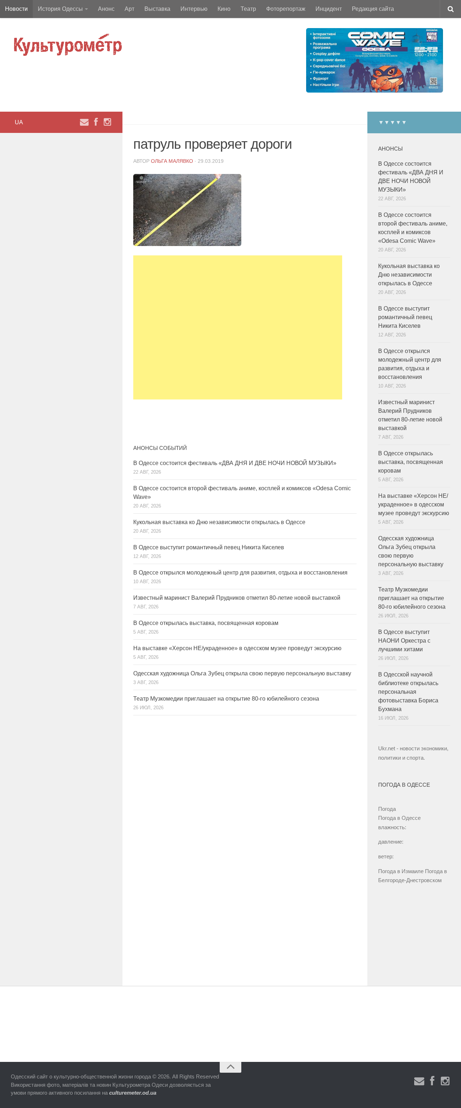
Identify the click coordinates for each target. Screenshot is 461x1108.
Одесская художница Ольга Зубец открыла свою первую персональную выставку (242, 673)
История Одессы (60, 9)
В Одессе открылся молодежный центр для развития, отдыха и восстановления (240, 572)
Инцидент (328, 9)
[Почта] (84, 122)
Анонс (106, 9)
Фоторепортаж (285, 9)
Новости (16, 9)
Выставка (157, 9)
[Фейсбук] (95, 122)
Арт (129, 9)
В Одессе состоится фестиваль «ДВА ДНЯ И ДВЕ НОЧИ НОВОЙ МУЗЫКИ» (234, 463)
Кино (224, 9)
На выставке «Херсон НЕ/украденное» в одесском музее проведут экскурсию (237, 648)
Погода (387, 809)
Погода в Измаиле (401, 871)
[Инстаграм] (107, 122)
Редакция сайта (373, 9)
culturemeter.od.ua (132, 1093)
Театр (248, 9)
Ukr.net (386, 748)
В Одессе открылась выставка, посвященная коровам (205, 623)
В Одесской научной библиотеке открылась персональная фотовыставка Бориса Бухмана (408, 691)
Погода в (399, 818)
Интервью (193, 9)
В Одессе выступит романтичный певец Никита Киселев (208, 547)
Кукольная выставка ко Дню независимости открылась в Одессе (219, 522)
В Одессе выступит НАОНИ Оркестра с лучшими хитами (404, 640)
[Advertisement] (237, 327)
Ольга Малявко (172, 161)
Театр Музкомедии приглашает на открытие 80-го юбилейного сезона (226, 699)
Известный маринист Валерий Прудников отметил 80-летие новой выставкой (236, 598)
